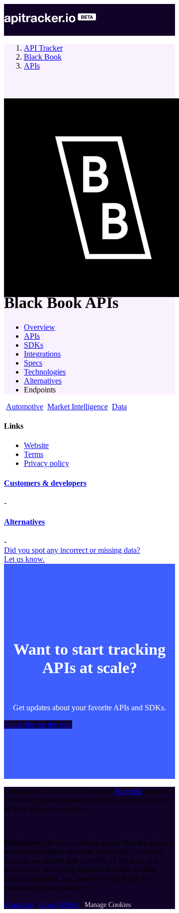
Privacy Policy (59, 905)
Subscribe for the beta (38, 724)
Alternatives (43, 381)
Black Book (43, 57)
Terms (33, 454)
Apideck (127, 791)
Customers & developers (45, 483)
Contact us (18, 905)
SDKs (33, 345)
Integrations (42, 354)
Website (36, 445)
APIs (32, 66)
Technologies (45, 372)
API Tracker (43, 48)
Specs (33, 363)
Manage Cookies (108, 905)
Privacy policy (46, 463)
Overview (39, 327)
